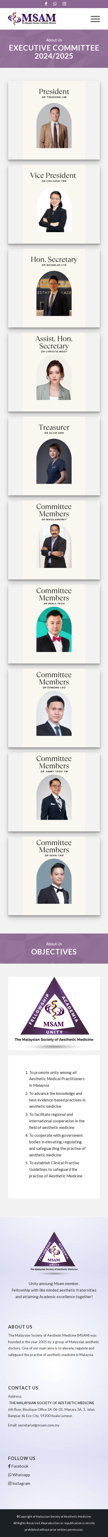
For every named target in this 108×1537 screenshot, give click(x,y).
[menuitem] (46, 4)
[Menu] (92, 18)
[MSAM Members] (45, 18)
